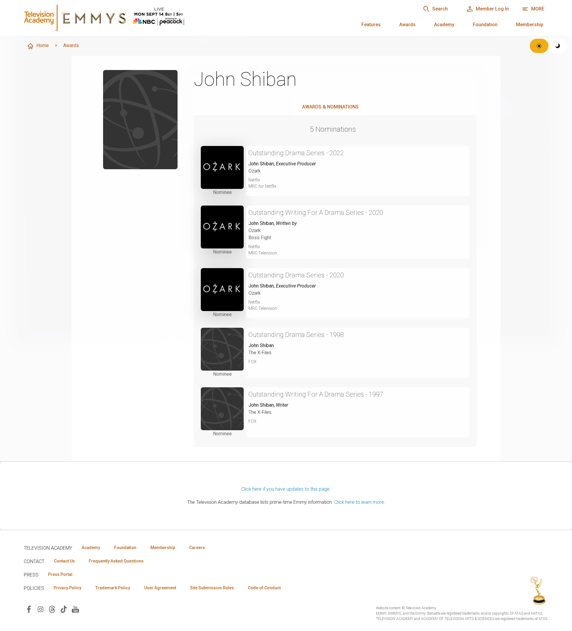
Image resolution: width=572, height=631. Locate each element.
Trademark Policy (112, 587)
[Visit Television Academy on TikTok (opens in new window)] (64, 608)
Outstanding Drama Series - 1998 (296, 334)
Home (42, 45)
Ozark (254, 171)
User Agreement (160, 587)
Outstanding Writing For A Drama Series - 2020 (315, 212)
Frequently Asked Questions (116, 561)
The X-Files (259, 352)
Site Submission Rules (212, 587)
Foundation (485, 24)
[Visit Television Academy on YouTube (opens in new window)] (75, 608)
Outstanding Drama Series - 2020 (296, 275)
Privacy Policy (67, 587)
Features (371, 24)
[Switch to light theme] (539, 46)
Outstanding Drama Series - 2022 (296, 153)
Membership (529, 24)
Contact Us (64, 561)
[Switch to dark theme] (557, 46)
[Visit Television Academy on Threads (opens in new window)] (52, 608)
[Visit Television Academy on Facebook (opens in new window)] (29, 608)
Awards (407, 24)
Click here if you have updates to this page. (286, 489)
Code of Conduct (264, 587)
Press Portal (60, 574)
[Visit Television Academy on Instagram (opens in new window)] (40, 608)
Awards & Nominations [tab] (330, 107)
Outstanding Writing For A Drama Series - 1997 (315, 394)
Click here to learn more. (359, 502)
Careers (197, 547)
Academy (444, 24)
